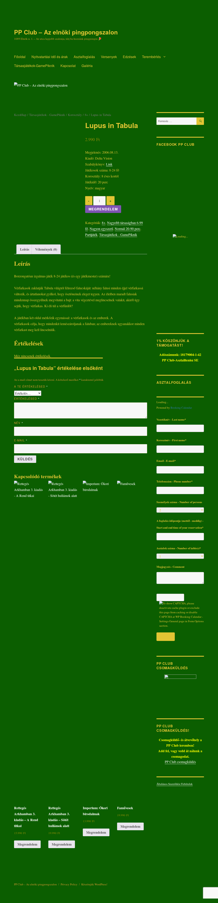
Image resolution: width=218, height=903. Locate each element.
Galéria (87, 65)
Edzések (129, 56)
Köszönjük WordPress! (94, 884)
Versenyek (109, 56)
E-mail (20, 440)
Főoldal (20, 56)
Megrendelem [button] (27, 844)
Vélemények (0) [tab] (46, 249)
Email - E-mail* (166, 461)
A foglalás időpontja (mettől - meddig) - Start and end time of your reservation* (180, 524)
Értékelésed (27, 399)
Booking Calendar (181, 407)
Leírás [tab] (24, 249)
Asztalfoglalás (84, 56)
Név (18, 423)
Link (109, 164)
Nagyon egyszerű (101, 228)
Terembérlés (151, 56)
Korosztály (75, 115)
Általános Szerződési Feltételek (174, 784)
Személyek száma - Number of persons (179, 502)
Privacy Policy (69, 884)
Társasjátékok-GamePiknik (34, 65)
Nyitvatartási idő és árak (50, 56)
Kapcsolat (68, 65)
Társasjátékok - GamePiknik (47, 115)
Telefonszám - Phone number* (174, 481)
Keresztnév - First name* (171, 440)
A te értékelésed (31, 386)
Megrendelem (103, 209)
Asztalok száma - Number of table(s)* (178, 548)
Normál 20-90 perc (127, 228)
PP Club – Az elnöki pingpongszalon (66, 32)
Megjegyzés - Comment (170, 567)
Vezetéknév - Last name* (171, 419)
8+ (86, 115)
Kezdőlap (20, 115)
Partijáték (91, 234)
